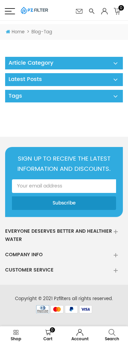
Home (18, 32)
